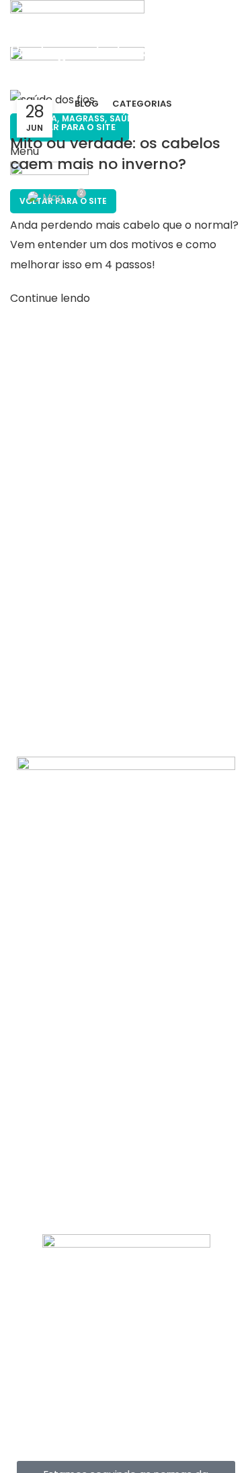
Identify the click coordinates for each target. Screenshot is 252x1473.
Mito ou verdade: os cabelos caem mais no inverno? (115, 153)
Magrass (83, 118)
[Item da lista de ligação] (126, 1074)
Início (22, 81)
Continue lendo (50, 298)
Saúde (124, 118)
